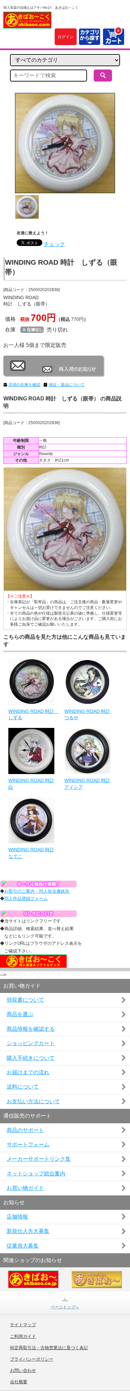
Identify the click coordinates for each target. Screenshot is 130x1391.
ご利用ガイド (23, 1336)
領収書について (25, 1000)
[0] (113, 41)
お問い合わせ (23, 1370)
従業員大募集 (23, 1246)
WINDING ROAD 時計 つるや (87, 715)
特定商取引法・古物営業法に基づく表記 (49, 1348)
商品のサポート (25, 1130)
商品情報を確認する (31, 1029)
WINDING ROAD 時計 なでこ (31, 853)
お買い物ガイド (25, 1188)
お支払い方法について (33, 1101)
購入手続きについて (31, 1058)
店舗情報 (17, 1217)
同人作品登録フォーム (26, 898)
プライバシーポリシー (31, 1359)
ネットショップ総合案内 (36, 1173)
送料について (23, 1087)
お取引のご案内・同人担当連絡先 (36, 891)
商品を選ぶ (20, 1014)
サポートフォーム (28, 1144)
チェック (54, 244)
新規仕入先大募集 (28, 1231)
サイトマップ (23, 1324)
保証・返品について (67, 384)
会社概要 (18, 1382)
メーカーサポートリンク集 (39, 1159)
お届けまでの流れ (28, 1072)
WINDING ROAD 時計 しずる (31, 715)
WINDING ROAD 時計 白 (31, 784)
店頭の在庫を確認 (24, 384)
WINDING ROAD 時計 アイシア (87, 784)
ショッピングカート (31, 1043)
